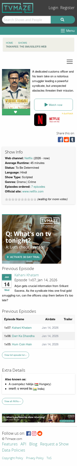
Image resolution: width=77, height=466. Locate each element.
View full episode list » (15, 354)
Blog (33, 444)
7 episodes (38, 186)
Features (10, 444)
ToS (49, 458)
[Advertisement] (31, 239)
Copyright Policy (12, 458)
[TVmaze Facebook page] (28, 434)
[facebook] (60, 140)
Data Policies (13, 450)
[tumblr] (72, 140)
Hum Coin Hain (22, 344)
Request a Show (54, 444)
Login (53, 8)
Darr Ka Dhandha (23, 336)
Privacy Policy (35, 458)
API (23, 444)
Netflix (28, 158)
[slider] (21, 199)
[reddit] (66, 140)
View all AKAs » (12, 401)
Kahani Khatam (26, 275)
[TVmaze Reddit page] (39, 434)
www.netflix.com (33, 191)
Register (67, 8)
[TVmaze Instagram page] (34, 434)
